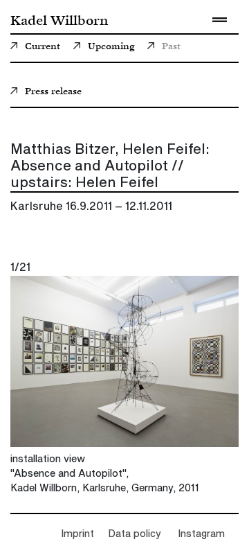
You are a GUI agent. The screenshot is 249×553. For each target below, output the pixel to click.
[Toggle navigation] (219, 19)
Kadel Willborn (59, 19)
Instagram (201, 534)
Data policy (134, 534)
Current (42, 47)
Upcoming (111, 47)
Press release (53, 92)
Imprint (77, 534)
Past (171, 47)
